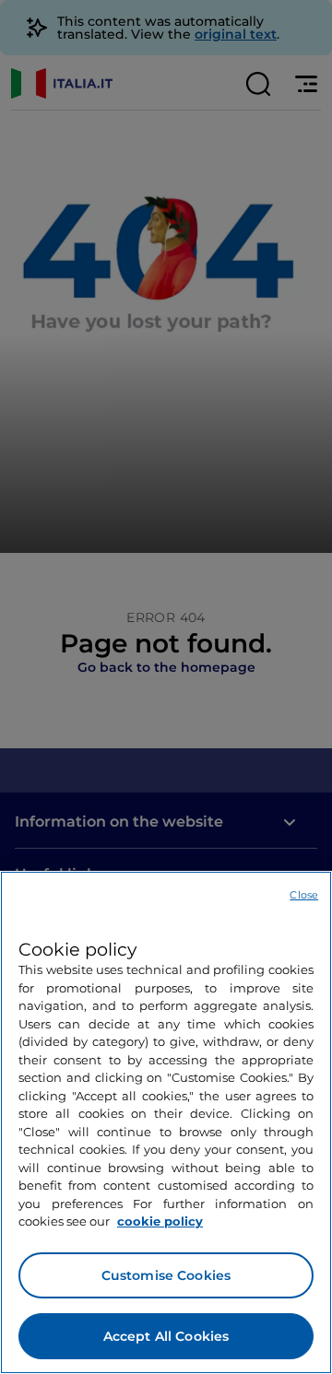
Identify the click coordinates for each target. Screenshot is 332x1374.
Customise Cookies (166, 1275)
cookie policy (160, 1221)
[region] (166, 1122)
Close (304, 894)
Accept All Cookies (166, 1336)
